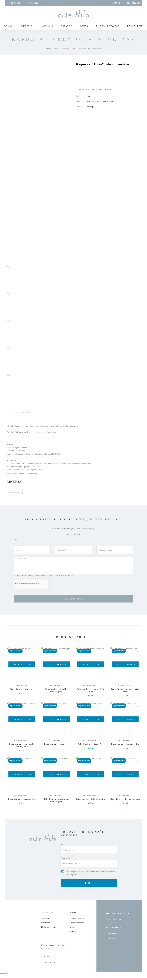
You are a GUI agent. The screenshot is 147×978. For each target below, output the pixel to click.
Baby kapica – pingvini (21, 689)
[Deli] (5, 973)
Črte (119, 685)
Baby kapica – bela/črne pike (90, 799)
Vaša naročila (46, 922)
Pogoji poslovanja (77, 918)
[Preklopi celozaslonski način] (3, 973)
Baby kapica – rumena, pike (125, 744)
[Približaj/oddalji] (1, 973)
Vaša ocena (73, 534)
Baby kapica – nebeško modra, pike (56, 690)
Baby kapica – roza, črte (56, 744)
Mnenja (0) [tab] (24, 412)
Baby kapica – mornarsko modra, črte (22, 745)
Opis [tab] (10, 412)
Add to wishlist (34, 651)
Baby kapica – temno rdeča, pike (91, 690)
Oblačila (112, 101)
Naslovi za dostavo (48, 927)
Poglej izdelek (22, 664)
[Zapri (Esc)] (7, 973)
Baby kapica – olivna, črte (91, 744)
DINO (89, 101)
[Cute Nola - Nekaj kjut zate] (73, 14)
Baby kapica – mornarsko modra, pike (56, 800)
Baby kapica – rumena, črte (22, 799)
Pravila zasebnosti (77, 922)
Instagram (113, 939)
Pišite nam (74, 931)
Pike (50, 685)
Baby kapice (23, 685)
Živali (16, 685)
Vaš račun (45, 918)
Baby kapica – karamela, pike (125, 799)
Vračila (72, 927)
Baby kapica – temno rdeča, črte (125, 690)
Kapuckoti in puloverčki (100, 101)
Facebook (113, 934)
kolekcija (90, 107)
